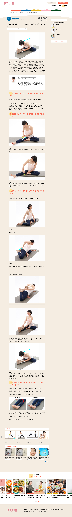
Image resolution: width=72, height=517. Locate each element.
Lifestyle (56, 9)
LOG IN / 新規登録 (62, 2)
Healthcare (36, 9)
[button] (33, 501)
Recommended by (42, 461)
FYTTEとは (26, 509)
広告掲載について (27, 511)
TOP (5, 12)
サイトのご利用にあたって (34, 509)
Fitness (26, 9)
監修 (45, 511)
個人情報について (44, 509)
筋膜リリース (19, 28)
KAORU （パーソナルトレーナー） (28, 77)
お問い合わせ (35, 511)
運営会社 (40, 511)
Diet (16, 9)
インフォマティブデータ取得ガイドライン (57, 509)
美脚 (25, 28)
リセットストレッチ (11, 28)
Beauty (46, 9)
